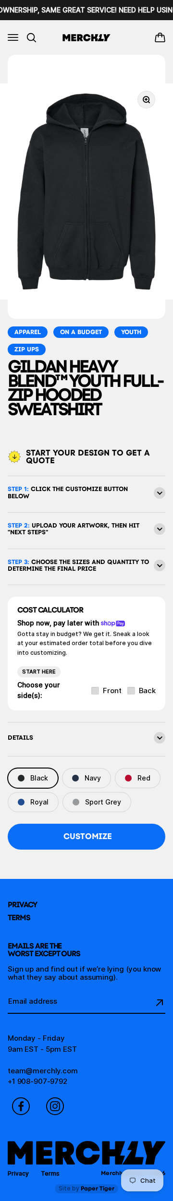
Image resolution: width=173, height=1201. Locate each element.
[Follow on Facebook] (21, 1106)
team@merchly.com (43, 1070)
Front (112, 691)
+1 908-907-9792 (37, 1081)
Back (147, 691)
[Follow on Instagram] (55, 1106)
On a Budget (81, 332)
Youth (131, 332)
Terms (19, 918)
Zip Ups (26, 349)
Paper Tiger (86, 1188)
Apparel (27, 332)
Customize (87, 836)
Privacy (22, 905)
